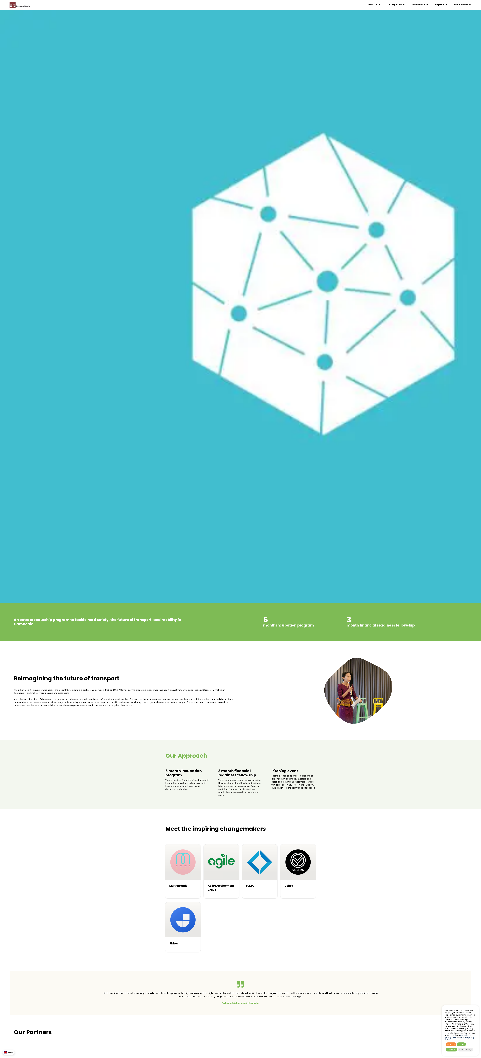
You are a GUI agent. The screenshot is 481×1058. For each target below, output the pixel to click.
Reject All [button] (451, 1044)
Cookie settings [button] (465, 1049)
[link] (221, 871)
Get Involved (461, 4)
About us (372, 4)
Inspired (439, 4)
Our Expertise (395, 4)
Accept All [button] (451, 1049)
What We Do (418, 4)
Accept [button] (461, 1044)
